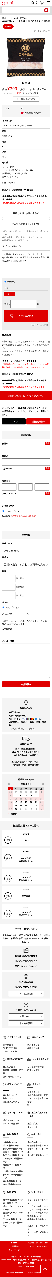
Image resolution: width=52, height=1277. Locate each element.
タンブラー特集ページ (13, 1149)
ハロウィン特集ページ (37, 1206)
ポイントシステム (11, 1120)
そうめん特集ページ (12, 1219)
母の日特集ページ (35, 1142)
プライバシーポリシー (38, 1246)
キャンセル (32, 1127)
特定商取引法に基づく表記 (38, 1243)
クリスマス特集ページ (37, 1209)
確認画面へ (26, 684)
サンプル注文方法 (35, 1067)
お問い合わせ (25, 1016)
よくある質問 (25, 1023)
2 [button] (26, 83)
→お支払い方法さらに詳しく (22, 728)
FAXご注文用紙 (10, 1048)
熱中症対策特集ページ (13, 1200)
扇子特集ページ (10, 1203)
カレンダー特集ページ (37, 1213)
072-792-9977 (26, 961)
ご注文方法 (8, 1045)
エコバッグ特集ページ (13, 1152)
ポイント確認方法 (11, 1123)
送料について (33, 1045)
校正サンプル (33, 1070)
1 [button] (23, 83)
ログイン (14, 421)
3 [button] (29, 83)
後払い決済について (12, 1076)
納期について (33, 1048)
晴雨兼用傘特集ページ (37, 1145)
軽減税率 (8, 26)
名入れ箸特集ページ (12, 1181)
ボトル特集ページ (11, 1145)
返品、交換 (32, 1123)
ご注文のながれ (10, 1051)
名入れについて (10, 1095)
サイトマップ (14, 1250)
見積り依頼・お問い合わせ (26, 213)
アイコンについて (42, 31)
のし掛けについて (11, 1102)
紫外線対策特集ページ (37, 1155)
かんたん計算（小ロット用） (26, 224)
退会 (29, 1105)
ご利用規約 (14, 1246)
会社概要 (14, 1243)
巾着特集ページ (10, 1142)
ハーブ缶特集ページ (12, 1184)
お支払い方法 (9, 1067)
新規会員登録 (38, 421)
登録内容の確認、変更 (37, 1095)
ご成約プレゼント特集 (13, 1171)
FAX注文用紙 (42, 324)
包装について (9, 1098)
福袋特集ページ (34, 1216)
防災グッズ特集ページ (13, 1155)
